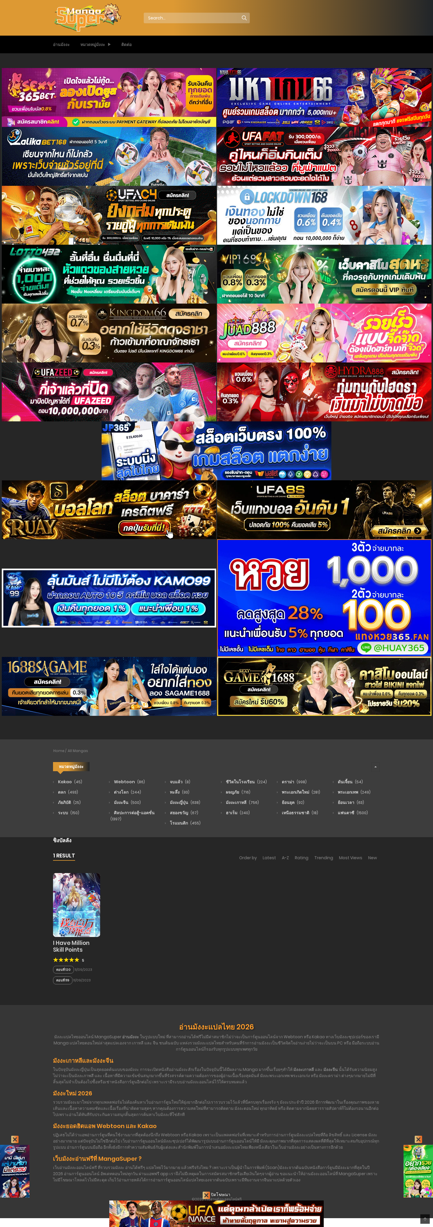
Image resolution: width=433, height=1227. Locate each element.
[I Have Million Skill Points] (76, 905)
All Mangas (78, 750)
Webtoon (129, 782)
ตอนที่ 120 (63, 969)
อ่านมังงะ (61, 44)
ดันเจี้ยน (350, 782)
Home (59, 750)
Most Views (350, 858)
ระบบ (68, 813)
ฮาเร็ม (237, 813)
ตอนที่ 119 (62, 980)
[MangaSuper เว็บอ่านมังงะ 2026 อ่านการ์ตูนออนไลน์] (87, 18)
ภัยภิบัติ (69, 802)
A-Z (285, 858)
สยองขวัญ (183, 813)
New (372, 858)
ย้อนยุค (292, 802)
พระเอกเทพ (354, 792)
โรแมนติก (185, 823)
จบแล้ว (179, 782)
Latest (269, 858)
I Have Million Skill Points (71, 946)
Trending (323, 858)
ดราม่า (294, 782)
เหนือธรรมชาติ (299, 813)
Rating (301, 858)
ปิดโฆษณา (220, 1195)
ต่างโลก (127, 792)
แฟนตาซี (352, 813)
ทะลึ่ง (179, 792)
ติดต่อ (126, 44)
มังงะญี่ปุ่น (184, 802)
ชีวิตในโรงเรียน (246, 782)
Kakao (69, 782)
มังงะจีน (127, 802)
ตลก (67, 792)
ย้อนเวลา (350, 802)
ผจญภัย (237, 792)
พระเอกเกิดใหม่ (300, 792)
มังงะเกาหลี (242, 802)
